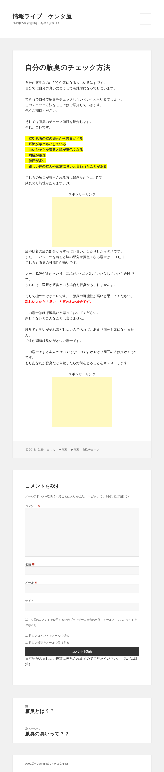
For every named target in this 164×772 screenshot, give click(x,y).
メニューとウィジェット (146, 24)
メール (31, 582)
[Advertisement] (82, 222)
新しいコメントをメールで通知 (49, 635)
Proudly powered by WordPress (46, 763)
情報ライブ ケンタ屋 (42, 16)
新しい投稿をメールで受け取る (49, 642)
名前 (30, 564)
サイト (29, 600)
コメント (33, 506)
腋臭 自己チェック (86, 449)
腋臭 (65, 449)
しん (53, 449)
